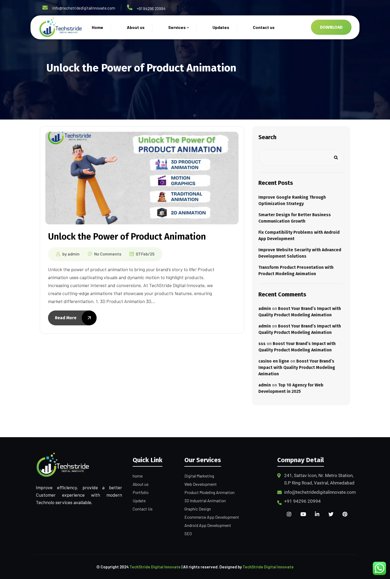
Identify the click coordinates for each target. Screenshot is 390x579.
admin (74, 253)
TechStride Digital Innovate (155, 566)
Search (267, 137)
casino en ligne (273, 361)
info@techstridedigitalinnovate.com (83, 8)
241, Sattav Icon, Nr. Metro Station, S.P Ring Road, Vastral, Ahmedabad (319, 479)
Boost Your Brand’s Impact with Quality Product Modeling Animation (296, 367)
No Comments (107, 253)
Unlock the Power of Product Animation (127, 236)
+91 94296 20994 (151, 8)
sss (262, 343)
